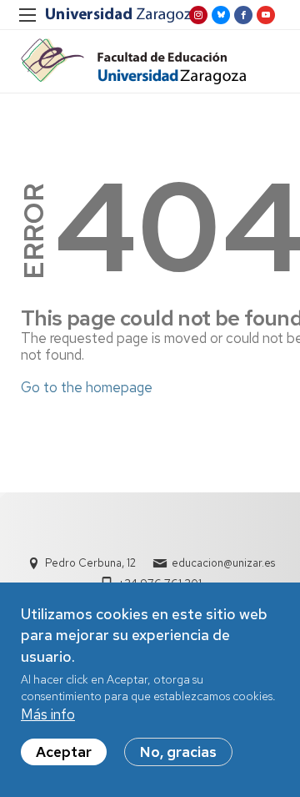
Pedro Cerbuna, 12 (90, 563)
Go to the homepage (86, 387)
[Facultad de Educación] (133, 61)
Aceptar (64, 752)
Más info (48, 714)
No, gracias (178, 752)
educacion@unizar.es (223, 563)
